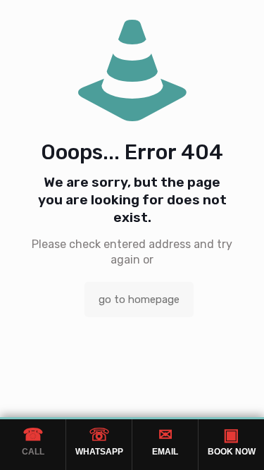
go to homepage (139, 299)
